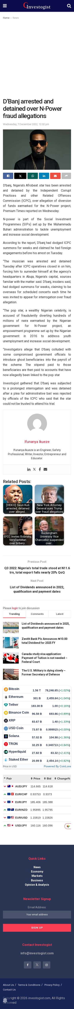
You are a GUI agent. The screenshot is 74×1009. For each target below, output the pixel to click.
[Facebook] (40, 470)
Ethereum (16, 696)
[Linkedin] (29, 470)
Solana (14, 736)
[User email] (45, 470)
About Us (8, 984)
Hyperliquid (17, 751)
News (16, 18)
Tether (13, 704)
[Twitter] (34, 470)
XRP (12, 720)
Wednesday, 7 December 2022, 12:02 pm (26, 124)
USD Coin (16, 728)
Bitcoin (14, 689)
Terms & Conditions (29, 984)
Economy (37, 871)
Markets (37, 875)
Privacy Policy (52, 984)
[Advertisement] (37, 59)
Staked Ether (18, 759)
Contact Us (9, 989)
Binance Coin (19, 712)
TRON (13, 743)
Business (37, 880)
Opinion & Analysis (37, 884)
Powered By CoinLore (57, 766)
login (15, 608)
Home (6, 18)
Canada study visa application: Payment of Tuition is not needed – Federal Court (44, 657)
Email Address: (37, 907)
